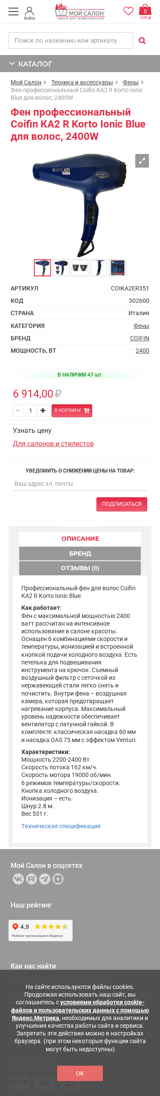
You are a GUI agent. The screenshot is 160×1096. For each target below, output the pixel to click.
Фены (131, 82)
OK (80, 1073)
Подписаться (122, 504)
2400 (142, 350)
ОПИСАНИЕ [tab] (80, 538)
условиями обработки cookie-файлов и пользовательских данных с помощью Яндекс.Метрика (80, 1010)
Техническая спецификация (61, 826)
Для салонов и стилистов (53, 444)
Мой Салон (26, 82)
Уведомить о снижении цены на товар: (80, 471)
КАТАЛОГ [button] (33, 64)
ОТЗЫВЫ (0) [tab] (80, 568)
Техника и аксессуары (82, 82)
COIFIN (139, 338)
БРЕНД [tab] (80, 553)
